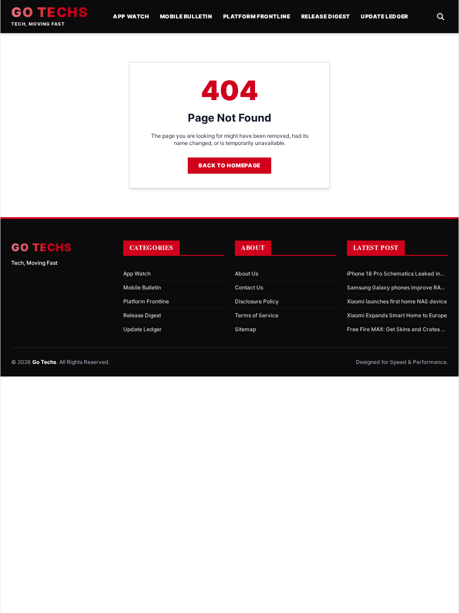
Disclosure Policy (257, 301)
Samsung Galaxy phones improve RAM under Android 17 (396, 287)
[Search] (440, 16)
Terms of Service (256, 315)
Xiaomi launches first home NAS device (397, 301)
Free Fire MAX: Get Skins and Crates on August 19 (397, 329)
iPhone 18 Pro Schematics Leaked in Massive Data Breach (393, 273)
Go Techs (49, 12)
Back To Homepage (229, 165)
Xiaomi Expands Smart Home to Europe (397, 315)
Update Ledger (384, 16)
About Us (246, 273)
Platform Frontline (256, 16)
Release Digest (325, 16)
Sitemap (245, 329)
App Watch (131, 16)
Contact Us (249, 287)
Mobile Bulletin (186, 16)
